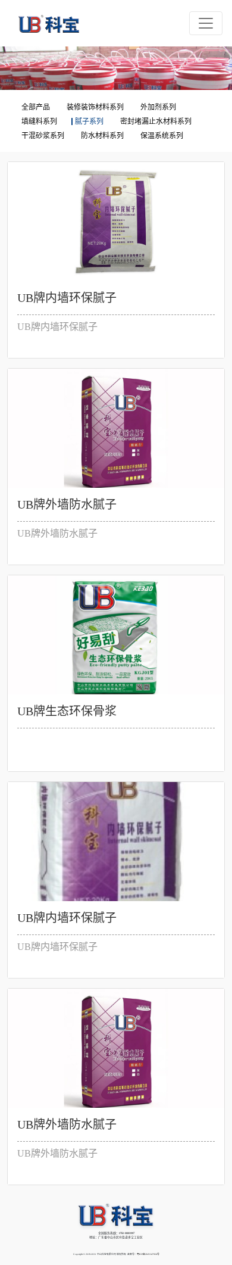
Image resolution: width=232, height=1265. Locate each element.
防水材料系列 (102, 135)
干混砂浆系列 (42, 135)
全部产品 (35, 107)
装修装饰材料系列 (95, 107)
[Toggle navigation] (205, 23)
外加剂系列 (158, 107)
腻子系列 (89, 121)
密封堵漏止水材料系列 (156, 121)
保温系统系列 (161, 135)
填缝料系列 (39, 121)
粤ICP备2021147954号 (148, 1254)
